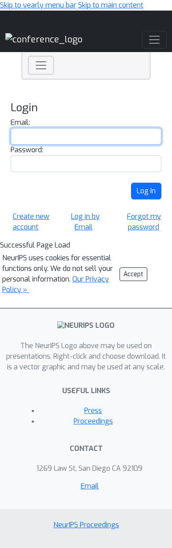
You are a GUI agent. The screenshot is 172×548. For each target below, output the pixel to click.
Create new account (31, 222)
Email (90, 486)
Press (93, 410)
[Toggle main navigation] (154, 40)
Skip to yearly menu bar (38, 5)
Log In (146, 190)
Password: (27, 149)
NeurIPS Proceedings (86, 524)
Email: (20, 122)
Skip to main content (110, 5)
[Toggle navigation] (41, 65)
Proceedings (93, 421)
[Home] (43, 39)
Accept (133, 274)
